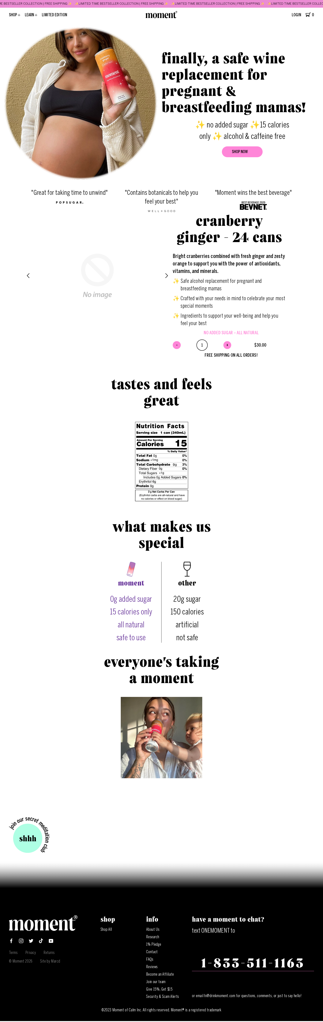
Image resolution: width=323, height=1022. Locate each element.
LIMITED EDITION (54, 14)
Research (152, 936)
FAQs (149, 959)
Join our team (156, 981)
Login (296, 15)
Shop (13, 14)
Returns (49, 952)
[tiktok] (41, 941)
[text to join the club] (29, 835)
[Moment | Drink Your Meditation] (43, 929)
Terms (13, 952)
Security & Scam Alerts (162, 996)
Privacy (30, 952)
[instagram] (21, 941)
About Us (152, 929)
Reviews (152, 966)
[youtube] (51, 941)
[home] (161, 16)
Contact (152, 951)
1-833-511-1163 (253, 963)
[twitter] (31, 941)
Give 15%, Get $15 (159, 989)
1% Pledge (153, 944)
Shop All (106, 929)
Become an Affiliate (160, 974)
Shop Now (240, 151)
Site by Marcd (50, 961)
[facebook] (11, 941)
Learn (30, 14)
